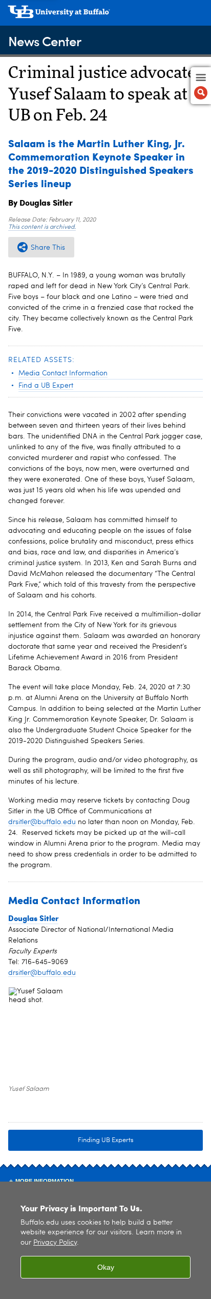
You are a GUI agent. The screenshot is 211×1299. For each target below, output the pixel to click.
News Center (44, 41)
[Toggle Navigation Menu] (201, 85)
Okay (105, 1267)
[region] (105, 1240)
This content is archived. (42, 227)
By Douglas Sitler (40, 202)
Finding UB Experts (106, 1140)
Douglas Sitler (33, 918)
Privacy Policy (55, 1243)
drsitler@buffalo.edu (42, 822)
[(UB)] (105, 15)
